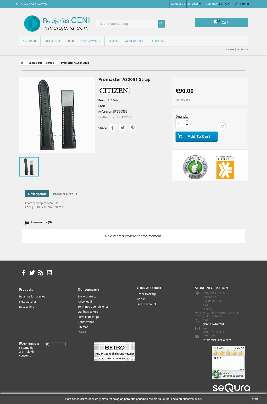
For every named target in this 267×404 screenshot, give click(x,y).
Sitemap (83, 327)
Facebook (23, 273)
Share (112, 128)
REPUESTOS (157, 41)
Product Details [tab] (65, 194)
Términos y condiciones (93, 306)
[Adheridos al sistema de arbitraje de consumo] (29, 349)
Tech (71, 41)
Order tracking (146, 294)
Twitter (32, 273)
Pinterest (133, 128)
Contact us (178, 3)
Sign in (141, 299)
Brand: (102, 100)
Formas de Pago (88, 317)
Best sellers (26, 306)
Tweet (122, 128)
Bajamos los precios (32, 296)
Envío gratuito (87, 296)
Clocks (113, 41)
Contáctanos (86, 322)
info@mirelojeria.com (217, 340)
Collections (53, 41)
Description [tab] (37, 194)
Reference (105, 111)
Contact (230, 49)
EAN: (101, 106)
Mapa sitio (242, 49)
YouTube (49, 273)
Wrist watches (134, 41)
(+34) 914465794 (213, 324)
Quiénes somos (88, 312)
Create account (146, 304)
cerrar (255, 399)
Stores (82, 332)
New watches (28, 301)
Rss (41, 273)
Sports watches (91, 41)
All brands (30, 41)
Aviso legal (85, 301)
